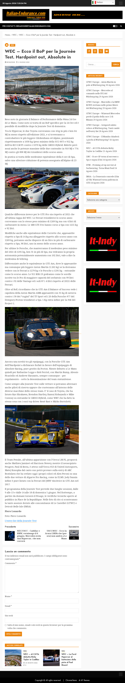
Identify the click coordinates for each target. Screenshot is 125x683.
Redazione (11, 62)
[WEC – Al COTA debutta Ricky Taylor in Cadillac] (13, 657)
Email (8, 606)
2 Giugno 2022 (24, 62)
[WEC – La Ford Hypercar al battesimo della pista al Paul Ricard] (51, 657)
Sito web (9, 615)
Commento (10, 563)
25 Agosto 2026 (31, 663)
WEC (12, 45)
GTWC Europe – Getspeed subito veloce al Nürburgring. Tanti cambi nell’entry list (102, 128)
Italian (99, 2)
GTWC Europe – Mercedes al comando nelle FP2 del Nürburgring (99, 93)
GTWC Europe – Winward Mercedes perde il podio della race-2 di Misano (103, 116)
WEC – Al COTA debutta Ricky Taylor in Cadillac (31, 657)
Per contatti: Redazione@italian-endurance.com (26, 26)
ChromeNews (71, 680)
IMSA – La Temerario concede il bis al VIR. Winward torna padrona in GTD (102, 179)
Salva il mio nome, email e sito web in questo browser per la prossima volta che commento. (40, 627)
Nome (8, 596)
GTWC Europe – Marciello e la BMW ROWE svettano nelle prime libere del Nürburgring (103, 105)
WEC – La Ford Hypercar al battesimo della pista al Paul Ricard (69, 660)
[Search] (121, 26)
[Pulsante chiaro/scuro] (115, 26)
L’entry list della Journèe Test (21, 520)
